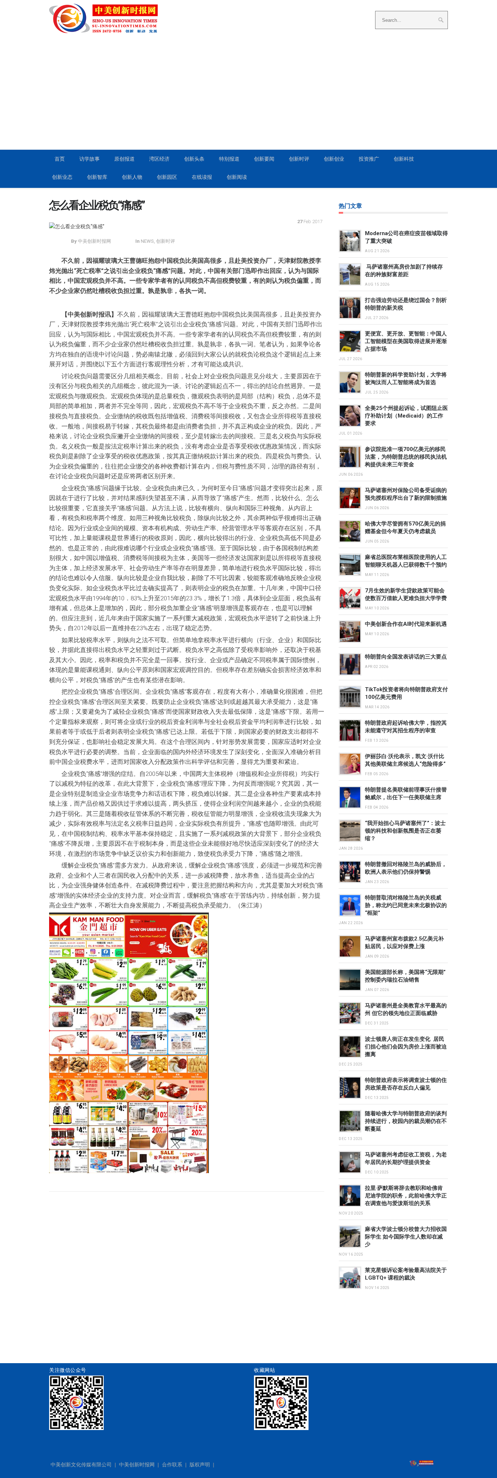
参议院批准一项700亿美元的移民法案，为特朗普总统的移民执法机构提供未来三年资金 (406, 457)
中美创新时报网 (137, 1464)
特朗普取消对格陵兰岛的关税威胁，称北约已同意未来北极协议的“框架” (406, 905)
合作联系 (172, 1464)
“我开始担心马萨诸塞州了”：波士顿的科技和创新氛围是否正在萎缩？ (405, 831)
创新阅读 (237, 177)
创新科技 (404, 159)
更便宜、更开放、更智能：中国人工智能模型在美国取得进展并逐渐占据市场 (406, 341)
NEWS (147, 241)
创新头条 (194, 159)
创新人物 (132, 177)
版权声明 (200, 1464)
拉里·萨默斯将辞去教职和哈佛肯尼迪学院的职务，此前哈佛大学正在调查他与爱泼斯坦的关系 (406, 1196)
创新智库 (97, 177)
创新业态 (62, 177)
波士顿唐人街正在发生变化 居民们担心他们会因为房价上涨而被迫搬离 (406, 1047)
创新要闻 (264, 159)
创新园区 (167, 177)
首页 (60, 159)
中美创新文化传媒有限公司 (81, 1464)
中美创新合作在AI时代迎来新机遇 (406, 624)
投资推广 (369, 159)
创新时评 (299, 159)
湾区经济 (159, 159)
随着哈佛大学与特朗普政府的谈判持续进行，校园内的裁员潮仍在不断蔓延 (406, 1121)
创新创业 (334, 159)
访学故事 (89, 159)
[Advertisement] (248, 95)
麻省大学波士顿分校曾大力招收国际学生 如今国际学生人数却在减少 (406, 1237)
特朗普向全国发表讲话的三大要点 (406, 656)
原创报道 (124, 159)
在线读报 (202, 177)
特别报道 (229, 159)
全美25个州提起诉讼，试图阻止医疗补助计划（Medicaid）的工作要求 (406, 416)
